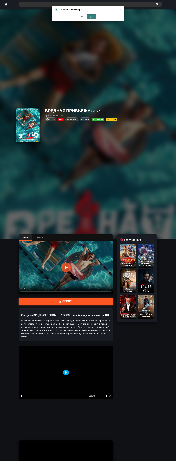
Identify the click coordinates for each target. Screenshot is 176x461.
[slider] (102, 396)
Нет (82, 17)
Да (91, 17)
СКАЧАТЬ (67, 301)
